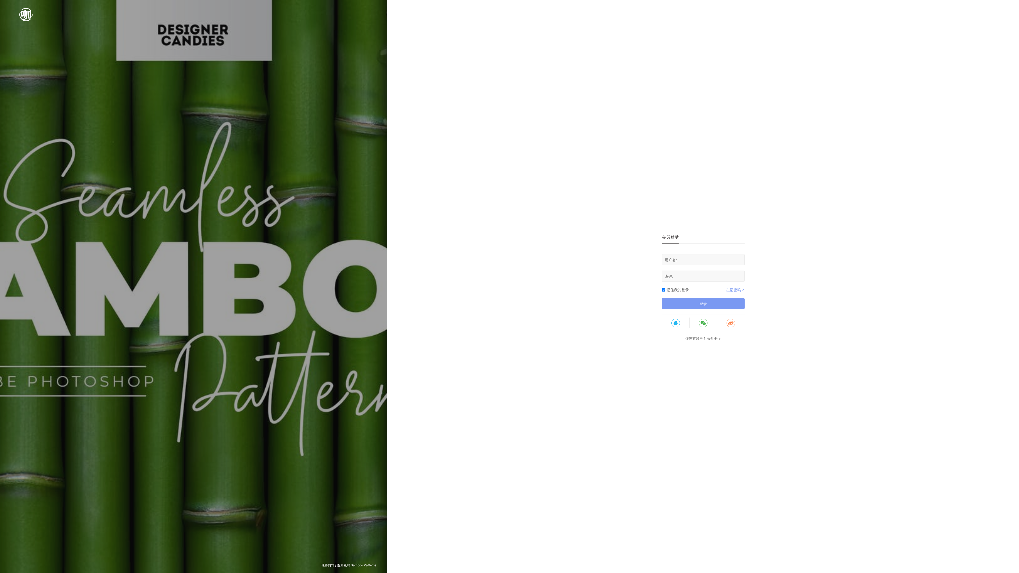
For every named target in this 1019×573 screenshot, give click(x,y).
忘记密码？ (735, 290)
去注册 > (714, 338)
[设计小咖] (26, 17)
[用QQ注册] (676, 323)
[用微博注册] (731, 323)
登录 (703, 303)
